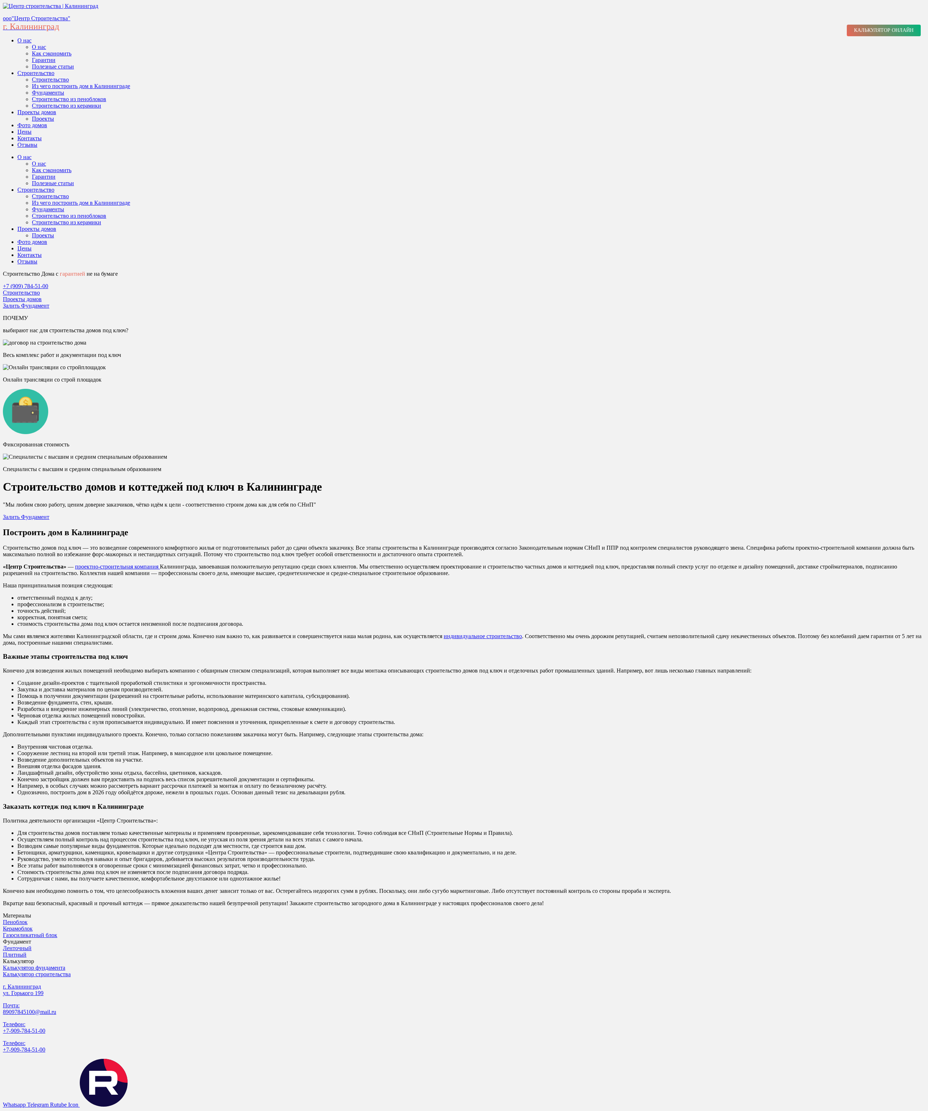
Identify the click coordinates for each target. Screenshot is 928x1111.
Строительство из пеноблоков (69, 99)
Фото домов (32, 125)
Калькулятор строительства (37, 974)
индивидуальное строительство (483, 636)
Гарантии (43, 60)
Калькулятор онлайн (884, 30)
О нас (24, 40)
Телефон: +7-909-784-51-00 (24, 1027)
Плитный (14, 955)
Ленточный (17, 948)
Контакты (29, 138)
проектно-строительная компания (117, 566)
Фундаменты (48, 93)
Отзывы (27, 145)
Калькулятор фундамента (34, 968)
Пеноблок (15, 922)
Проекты (43, 119)
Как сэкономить (51, 53)
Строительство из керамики (66, 106)
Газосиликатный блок (30, 935)
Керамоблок (18, 928)
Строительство (35, 73)
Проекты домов (36, 112)
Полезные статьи (53, 66)
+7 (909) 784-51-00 (25, 286)
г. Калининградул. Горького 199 (23, 989)
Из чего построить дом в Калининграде (81, 86)
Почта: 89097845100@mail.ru (29, 1008)
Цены (24, 132)
